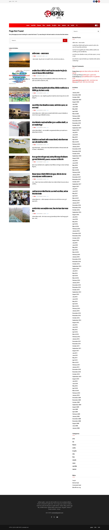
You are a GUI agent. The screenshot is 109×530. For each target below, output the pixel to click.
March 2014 (75, 278)
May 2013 (74, 301)
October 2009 (76, 402)
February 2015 (76, 254)
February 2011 (76, 364)
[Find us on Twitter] (96, 1)
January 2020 (75, 118)
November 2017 (76, 179)
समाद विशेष (33, 25)
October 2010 (76, 374)
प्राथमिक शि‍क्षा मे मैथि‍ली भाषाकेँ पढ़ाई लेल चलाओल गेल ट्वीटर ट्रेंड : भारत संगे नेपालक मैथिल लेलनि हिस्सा (49, 72)
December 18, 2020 (41, 179)
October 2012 (76, 318)
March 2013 (75, 306)
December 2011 (76, 341)
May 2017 (74, 193)
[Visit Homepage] (54, 13)
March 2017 (75, 198)
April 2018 (75, 167)
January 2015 (75, 256)
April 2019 (75, 139)
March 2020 (75, 113)
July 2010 (74, 381)
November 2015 (76, 235)
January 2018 (75, 174)
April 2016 (75, 224)
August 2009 (75, 407)
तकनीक (72, 25)
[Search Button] (76, 25)
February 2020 (76, 116)
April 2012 (75, 332)
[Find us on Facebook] (94, 1)
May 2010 (74, 386)
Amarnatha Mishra (77, 80)
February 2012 (76, 336)
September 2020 (76, 99)
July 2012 (74, 325)
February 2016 (76, 228)
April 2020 (75, 111)
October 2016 (76, 210)
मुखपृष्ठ (10, 1)
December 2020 (76, 95)
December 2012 (76, 313)
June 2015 (75, 245)
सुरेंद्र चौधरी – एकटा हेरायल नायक (91, 80)
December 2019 (76, 120)
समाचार (27, 25)
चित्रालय (39, 25)
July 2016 (74, 217)
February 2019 (76, 144)
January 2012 (75, 339)
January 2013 (75, 310)
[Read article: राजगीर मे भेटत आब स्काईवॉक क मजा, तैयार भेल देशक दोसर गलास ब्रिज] (19, 214)
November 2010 (76, 371)
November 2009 (76, 400)
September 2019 (76, 127)
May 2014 (74, 273)
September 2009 (76, 404)
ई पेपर (73, 438)
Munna (74, 82)
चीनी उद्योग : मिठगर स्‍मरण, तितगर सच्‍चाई (86, 82)
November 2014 (76, 261)
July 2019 (74, 132)
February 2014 (76, 280)
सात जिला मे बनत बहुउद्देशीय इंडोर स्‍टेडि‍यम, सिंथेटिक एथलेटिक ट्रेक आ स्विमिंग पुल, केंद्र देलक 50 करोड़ (50, 89)
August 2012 (75, 322)
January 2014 (75, 282)
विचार (44, 25)
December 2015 (76, 233)
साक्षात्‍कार (64, 25)
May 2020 (74, 109)
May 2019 (74, 137)
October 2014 (76, 264)
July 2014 (74, 271)
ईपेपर (13, 1)
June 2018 (75, 163)
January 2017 (75, 203)
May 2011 (74, 357)
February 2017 (76, 200)
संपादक (35, 56)
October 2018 (76, 153)
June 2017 (75, 191)
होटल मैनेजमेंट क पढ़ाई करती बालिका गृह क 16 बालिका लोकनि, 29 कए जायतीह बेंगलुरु (50, 123)
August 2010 (75, 379)
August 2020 (75, 102)
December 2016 (76, 205)
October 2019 (76, 125)
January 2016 (75, 231)
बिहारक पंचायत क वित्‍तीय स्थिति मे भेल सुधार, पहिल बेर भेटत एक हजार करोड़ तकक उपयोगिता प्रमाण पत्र (49, 175)
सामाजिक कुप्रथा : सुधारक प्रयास (89, 74)
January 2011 (75, 367)
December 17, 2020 (41, 213)
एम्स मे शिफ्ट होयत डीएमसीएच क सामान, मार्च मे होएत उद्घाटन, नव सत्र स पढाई (49, 106)
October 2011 (76, 346)
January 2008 (75, 428)
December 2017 (76, 177)
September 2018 (76, 156)
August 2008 (75, 423)
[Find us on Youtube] (99, 1)
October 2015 (76, 238)
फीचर (59, 25)
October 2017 (76, 181)
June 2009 (75, 409)
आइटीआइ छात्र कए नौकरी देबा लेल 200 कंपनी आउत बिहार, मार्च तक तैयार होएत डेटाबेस (50, 192)
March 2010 (75, 390)
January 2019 (75, 146)
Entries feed (75, 482)
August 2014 (75, 268)
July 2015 (74, 242)
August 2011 (75, 350)
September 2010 (76, 376)
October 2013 (76, 289)
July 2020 (74, 104)
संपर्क (16, 1)
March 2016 (75, 226)
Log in (74, 480)
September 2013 (76, 292)
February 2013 (76, 308)
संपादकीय (48, 25)
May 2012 (74, 329)
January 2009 (75, 416)
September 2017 (76, 184)
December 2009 (76, 397)
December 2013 (76, 285)
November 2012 (76, 315)
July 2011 (74, 353)
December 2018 (76, 149)
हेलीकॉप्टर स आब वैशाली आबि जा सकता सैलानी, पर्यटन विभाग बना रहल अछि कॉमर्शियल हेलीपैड (50, 141)
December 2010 (76, 369)
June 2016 (75, 219)
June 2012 (75, 327)
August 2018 (75, 158)
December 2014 (76, 259)
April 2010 (75, 388)
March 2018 (75, 170)
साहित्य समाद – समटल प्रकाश (40, 53)
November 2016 (76, 207)
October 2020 (76, 97)
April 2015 (75, 249)
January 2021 (75, 92)
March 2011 (75, 362)
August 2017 (75, 186)
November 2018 (76, 151)
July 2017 (74, 188)
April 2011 (75, 360)
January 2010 (75, 395)
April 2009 (75, 411)
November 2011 (76, 343)
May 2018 (74, 165)
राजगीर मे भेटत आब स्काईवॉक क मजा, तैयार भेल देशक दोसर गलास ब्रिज (50, 209)
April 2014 (75, 275)
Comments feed (76, 485)
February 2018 (76, 172)
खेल (68, 25)
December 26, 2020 (41, 93)
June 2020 (75, 106)
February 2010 (76, 393)
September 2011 (76, 348)
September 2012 (76, 320)
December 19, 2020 (41, 161)
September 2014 (76, 266)
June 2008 (75, 425)
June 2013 (75, 299)
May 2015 (74, 247)
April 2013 (75, 303)
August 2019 (75, 130)
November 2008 (76, 421)
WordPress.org (76, 487)
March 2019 (75, 142)
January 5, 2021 (41, 56)
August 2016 (75, 214)
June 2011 (75, 355)
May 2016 (74, 221)
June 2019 (75, 134)
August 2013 (75, 294)
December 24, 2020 (41, 127)
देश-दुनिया (54, 25)
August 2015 (75, 240)
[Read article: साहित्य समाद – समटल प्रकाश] (19, 59)
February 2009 (76, 414)
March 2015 (75, 252)
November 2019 (76, 123)
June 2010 (75, 383)
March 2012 (75, 334)
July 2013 (74, 296)
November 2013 (76, 287)
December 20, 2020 (41, 144)
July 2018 (74, 160)
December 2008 (76, 418)
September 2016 (76, 212)
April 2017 (75, 195)
